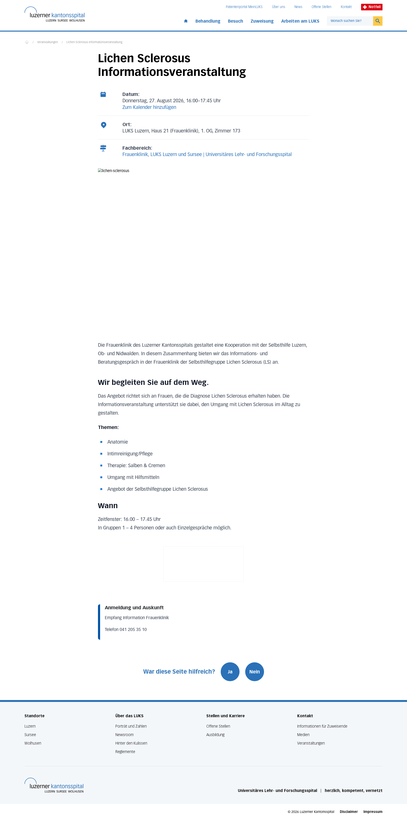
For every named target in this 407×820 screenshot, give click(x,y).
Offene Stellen (321, 7)
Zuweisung (262, 21)
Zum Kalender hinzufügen (149, 107)
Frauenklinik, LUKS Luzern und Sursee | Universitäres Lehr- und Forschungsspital (207, 154)
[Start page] (186, 20)
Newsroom (124, 735)
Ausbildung (215, 735)
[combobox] (350, 21)
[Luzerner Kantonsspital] (53, 785)
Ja (230, 672)
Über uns (278, 7)
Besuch (235, 21)
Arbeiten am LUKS (300, 21)
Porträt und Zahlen (131, 726)
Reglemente (125, 752)
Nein (254, 672)
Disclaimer (349, 812)
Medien (303, 735)
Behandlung (207, 21)
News (298, 7)
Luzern (30, 726)
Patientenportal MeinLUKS (244, 7)
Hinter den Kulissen (131, 743)
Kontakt (346, 7)
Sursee (30, 735)
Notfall (375, 7)
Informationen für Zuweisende (322, 726)
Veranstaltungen (47, 42)
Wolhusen (32, 743)
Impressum (373, 812)
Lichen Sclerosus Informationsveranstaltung (94, 42)
